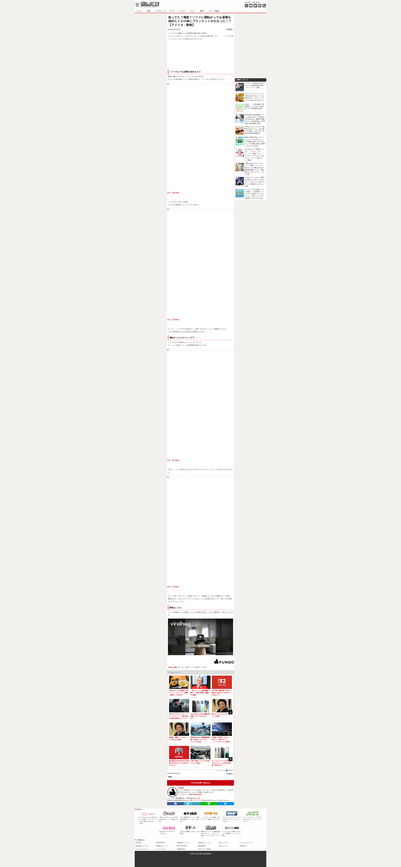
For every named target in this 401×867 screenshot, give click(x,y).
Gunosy (138, 842)
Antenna (243, 846)
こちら (197, 798)
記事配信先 (140, 840)
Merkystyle (202, 846)
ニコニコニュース (246, 843)
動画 (202, 11)
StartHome (181, 849)
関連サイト (140, 809)
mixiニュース (223, 843)
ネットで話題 (214, 11)
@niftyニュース (162, 846)
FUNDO (230, 29)
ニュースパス (161, 849)
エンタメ (182, 11)
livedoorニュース (204, 843)
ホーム (139, 11)
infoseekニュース (141, 846)
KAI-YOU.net (182, 846)
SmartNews (160, 842)
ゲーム (172, 11)
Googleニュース (183, 843)
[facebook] (175, 803)
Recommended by (220, 770)
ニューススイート (142, 849)
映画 (148, 11)
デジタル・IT (160, 11)
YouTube (175, 193)
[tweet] (188, 803)
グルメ (192, 11)
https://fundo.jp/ (195, 794)
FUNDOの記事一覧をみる (200, 783)
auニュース (223, 846)
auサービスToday (204, 849)
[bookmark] (225, 803)
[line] (208, 803)
